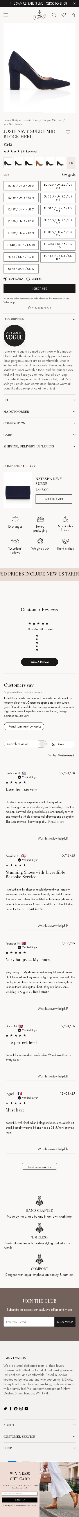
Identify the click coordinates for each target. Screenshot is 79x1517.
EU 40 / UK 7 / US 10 (21, 245)
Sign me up (65, 1322)
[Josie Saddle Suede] (39, 162)
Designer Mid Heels (52, 119)
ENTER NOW (20, 1500)
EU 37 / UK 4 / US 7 (21, 209)
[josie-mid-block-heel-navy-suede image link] (39, 68)
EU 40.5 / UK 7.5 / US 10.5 (58, 245)
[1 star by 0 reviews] (39, 649)
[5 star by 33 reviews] (39, 635)
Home (6, 119)
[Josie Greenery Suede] (18, 162)
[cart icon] (73, 15)
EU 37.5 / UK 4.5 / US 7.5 (58, 209)
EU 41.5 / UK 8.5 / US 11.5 (58, 257)
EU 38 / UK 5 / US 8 (21, 221)
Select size (39, 288)
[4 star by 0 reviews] (39, 639)
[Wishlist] (63, 15)
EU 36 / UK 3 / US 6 (21, 197)
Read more (56, 821)
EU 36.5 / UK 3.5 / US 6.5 (58, 198)
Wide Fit (37, 278)
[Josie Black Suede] (29, 162)
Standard (16, 278)
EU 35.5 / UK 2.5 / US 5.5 (58, 186)
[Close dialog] (77, 1464)
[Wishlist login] (68, 132)
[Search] (54, 15)
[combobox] (61, 755)
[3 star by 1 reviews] (39, 642)
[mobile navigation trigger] (6, 15)
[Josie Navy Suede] (8, 162)
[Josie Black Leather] (50, 162)
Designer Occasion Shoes (25, 119)
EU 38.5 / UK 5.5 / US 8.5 (58, 221)
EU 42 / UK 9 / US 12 (21, 269)
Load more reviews (39, 1167)
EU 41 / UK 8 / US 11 (21, 257)
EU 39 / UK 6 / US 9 (21, 233)
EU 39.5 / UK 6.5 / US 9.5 (58, 233)
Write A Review (40, 662)
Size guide (68, 175)
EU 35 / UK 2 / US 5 (21, 186)
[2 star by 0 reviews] (39, 646)
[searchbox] (21, 744)
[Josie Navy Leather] (60, 162)
